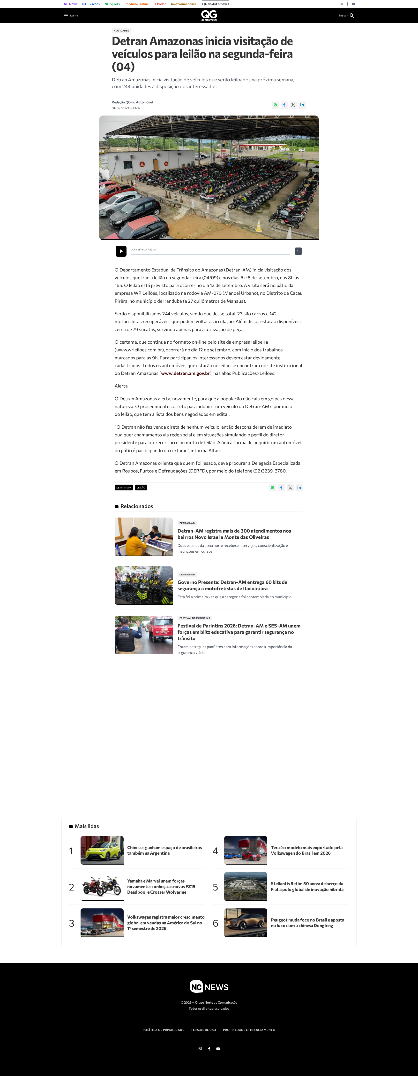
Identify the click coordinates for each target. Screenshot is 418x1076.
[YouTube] (353, 4)
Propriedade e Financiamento (249, 1029)
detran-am (123, 487)
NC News (70, 4)
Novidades (121, 30)
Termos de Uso (203, 1029)
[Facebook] (347, 4)
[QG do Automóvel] (209, 15)
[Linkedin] (302, 105)
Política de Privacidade (163, 1029)
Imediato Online (137, 4)
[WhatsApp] (275, 105)
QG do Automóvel (215, 4)
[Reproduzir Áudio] (121, 251)
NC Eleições (91, 4)
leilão (141, 487)
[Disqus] (209, 731)
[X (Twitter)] (293, 105)
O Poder (160, 4)
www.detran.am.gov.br (185, 373)
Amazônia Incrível (184, 4)
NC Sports (112, 4)
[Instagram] (341, 4)
